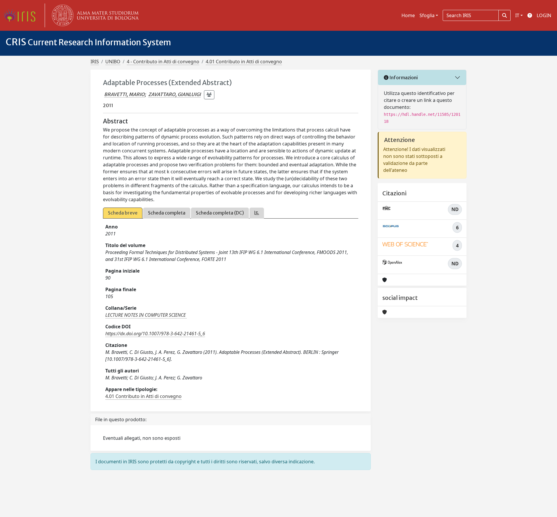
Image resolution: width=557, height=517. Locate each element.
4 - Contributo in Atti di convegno (163, 61)
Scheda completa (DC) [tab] (220, 213)
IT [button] (517, 15)
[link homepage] (21, 15)
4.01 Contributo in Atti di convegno (244, 61)
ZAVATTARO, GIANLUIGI (174, 94)
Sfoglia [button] (427, 15)
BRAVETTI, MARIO (124, 94)
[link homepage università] (94, 15)
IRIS (95, 61)
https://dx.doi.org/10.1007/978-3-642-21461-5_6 (155, 333)
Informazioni (403, 77)
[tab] (256, 213)
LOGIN (544, 15)
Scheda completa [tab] (166, 213)
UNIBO (112, 61)
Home (408, 15)
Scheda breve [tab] (123, 213)
